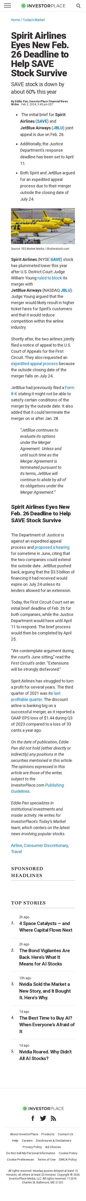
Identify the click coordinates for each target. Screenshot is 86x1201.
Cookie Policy (68, 1153)
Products (48, 1134)
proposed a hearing (52, 547)
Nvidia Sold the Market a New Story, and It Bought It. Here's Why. (45, 990)
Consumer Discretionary (46, 845)
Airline (16, 845)
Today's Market (34, 20)
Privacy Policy (32, 1147)
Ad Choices (53, 1147)
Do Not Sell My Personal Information (30, 1153)
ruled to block (49, 278)
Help (15, 1140)
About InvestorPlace (24, 1134)
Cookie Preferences (20, 1159)
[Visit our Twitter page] (43, 1118)
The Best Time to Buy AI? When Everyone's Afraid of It (47, 1024)
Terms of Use (46, 1159)
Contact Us (65, 1134)
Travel (16, 851)
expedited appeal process (34, 363)
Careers (27, 1140)
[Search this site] (78, 5)
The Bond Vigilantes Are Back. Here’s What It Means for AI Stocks (44, 957)
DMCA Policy (68, 1159)
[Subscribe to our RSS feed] (53, 1118)
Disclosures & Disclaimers (53, 1140)
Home (15, 20)
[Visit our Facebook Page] (32, 1118)
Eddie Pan (21, 101)
